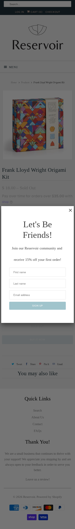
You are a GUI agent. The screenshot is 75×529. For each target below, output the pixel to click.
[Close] (68, 212)
